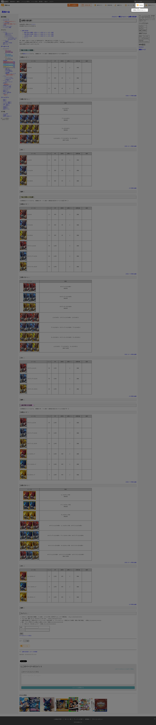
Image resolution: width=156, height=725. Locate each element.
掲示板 (141, 5)
